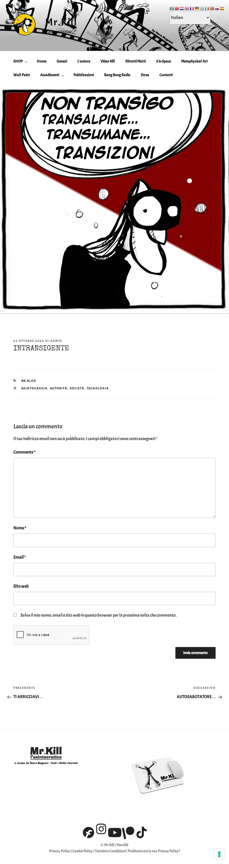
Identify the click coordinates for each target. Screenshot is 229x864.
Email (19, 557)
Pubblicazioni (83, 75)
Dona (145, 75)
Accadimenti (49, 75)
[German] (197, 7)
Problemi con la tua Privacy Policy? (154, 851)
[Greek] (202, 7)
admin (56, 341)
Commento (24, 452)
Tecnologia (98, 388)
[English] (187, 7)
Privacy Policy (59, 851)
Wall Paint (21, 75)
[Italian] (207, 7)
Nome (19, 528)
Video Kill (108, 61)
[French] (192, 7)
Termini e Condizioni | (111, 851)
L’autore (83, 61)
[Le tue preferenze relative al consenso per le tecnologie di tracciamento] (219, 854)
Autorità (59, 388)
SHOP (18, 61)
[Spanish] (222, 7)
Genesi (62, 61)
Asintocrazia (34, 388)
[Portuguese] (212, 7)
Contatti (166, 75)
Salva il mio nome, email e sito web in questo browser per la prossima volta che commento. (98, 615)
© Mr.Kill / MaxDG (114, 845)
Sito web (21, 586)
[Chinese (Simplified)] (177, 7)
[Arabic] (172, 7)
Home (41, 61)
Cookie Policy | (83, 851)
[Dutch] (182, 7)
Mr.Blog (29, 381)
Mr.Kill (61, 22)
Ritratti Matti (135, 61)
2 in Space (163, 61)
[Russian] (217, 7)
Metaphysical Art (194, 61)
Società (77, 388)
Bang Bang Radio (117, 75)
